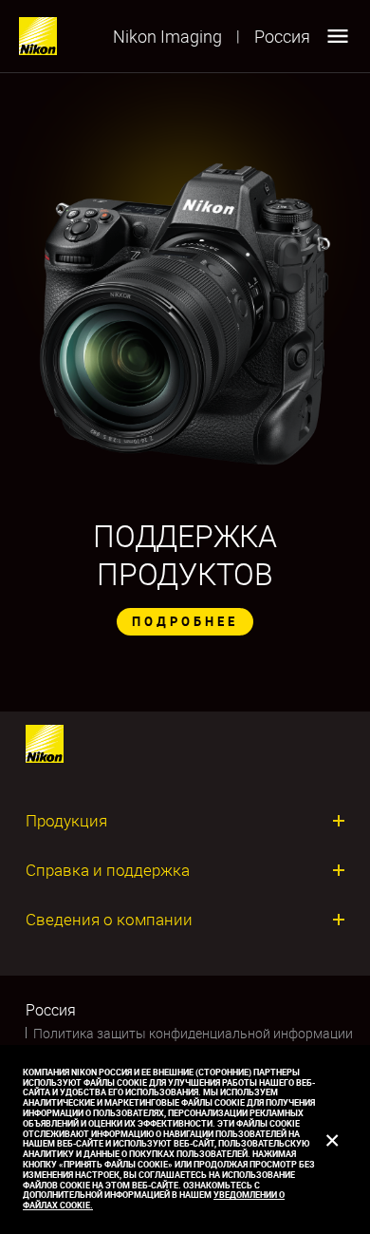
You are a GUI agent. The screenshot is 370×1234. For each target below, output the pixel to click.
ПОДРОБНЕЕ (185, 621)
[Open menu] (337, 36)
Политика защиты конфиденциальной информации (193, 1033)
